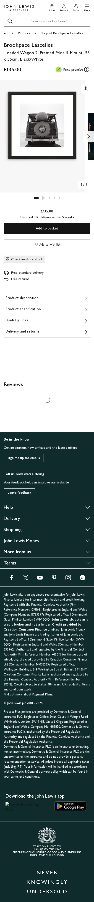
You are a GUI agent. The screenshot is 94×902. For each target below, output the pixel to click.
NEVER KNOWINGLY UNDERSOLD (47, 882)
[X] (26, 579)
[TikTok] (82, 579)
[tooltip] (86, 69)
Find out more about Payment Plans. (28, 694)
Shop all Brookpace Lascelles (62, 33)
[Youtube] (40, 579)
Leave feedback (19, 493)
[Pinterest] (54, 579)
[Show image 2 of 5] (88, 136)
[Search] (10, 21)
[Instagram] (68, 579)
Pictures (24, 33)
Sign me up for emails (24, 458)
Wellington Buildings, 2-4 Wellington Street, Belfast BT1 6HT (46, 669)
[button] (87, 7)
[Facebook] (11, 579)
